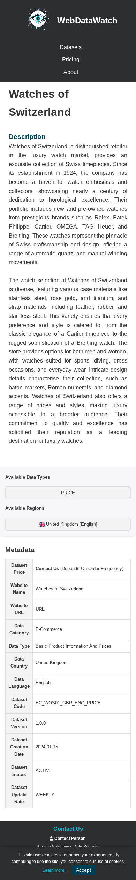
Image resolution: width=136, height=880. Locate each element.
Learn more (54, 870)
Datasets (71, 47)
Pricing (71, 59)
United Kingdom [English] (71, 524)
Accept (83, 870)
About (70, 72)
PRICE (68, 492)
